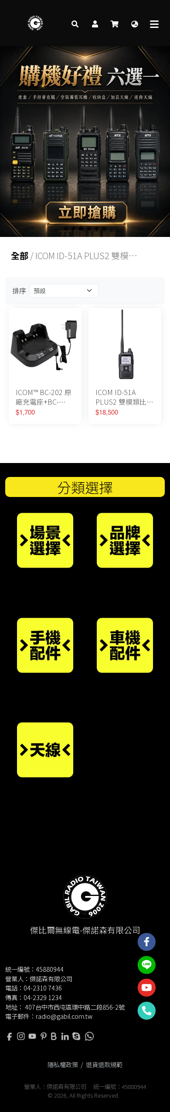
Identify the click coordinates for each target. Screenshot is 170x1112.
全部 (19, 255)
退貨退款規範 (104, 1064)
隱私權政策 (63, 1064)
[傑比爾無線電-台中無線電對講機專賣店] (35, 23)
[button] (75, 23)
